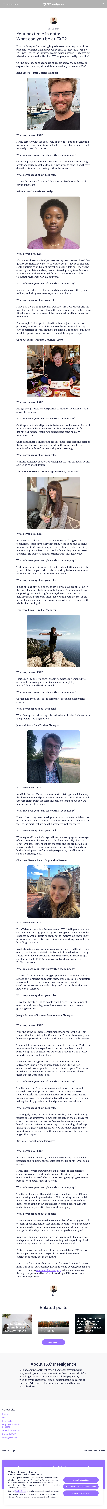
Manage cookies (9, 1438)
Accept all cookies (81, 1480)
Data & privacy (9, 1434)
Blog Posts (7, 1421)
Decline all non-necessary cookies (81, 1487)
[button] (103, 4)
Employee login (8, 1451)
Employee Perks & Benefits (10, 1425)
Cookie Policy (21, 1491)
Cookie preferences (81, 1493)
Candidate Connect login (94, 1451)
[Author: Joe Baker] (53, 1289)
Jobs (4, 1417)
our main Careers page (48, 1270)
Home (5, 1414)
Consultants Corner (11, 1430)
